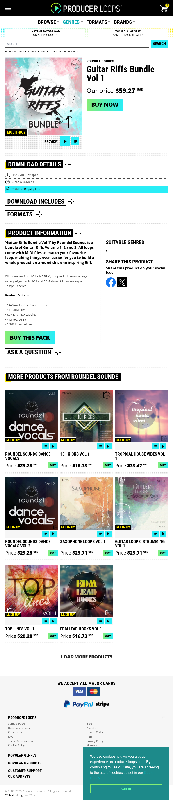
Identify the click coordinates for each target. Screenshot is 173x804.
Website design (14, 795)
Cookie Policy (16, 745)
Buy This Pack (30, 337)
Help (89, 737)
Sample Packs (16, 723)
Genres (71, 22)
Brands (123, 22)
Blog (89, 723)
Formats (96, 22)
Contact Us (15, 732)
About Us (92, 728)
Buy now (104, 104)
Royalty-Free (32, 189)
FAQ (10, 737)
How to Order (94, 732)
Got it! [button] (126, 789)
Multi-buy (16, 132)
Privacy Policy (94, 741)
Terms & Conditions (20, 741)
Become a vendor (19, 728)
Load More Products (86, 656)
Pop (108, 251)
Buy (53, 465)
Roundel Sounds (100, 61)
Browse (47, 22)
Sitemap (91, 745)
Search (159, 43)
